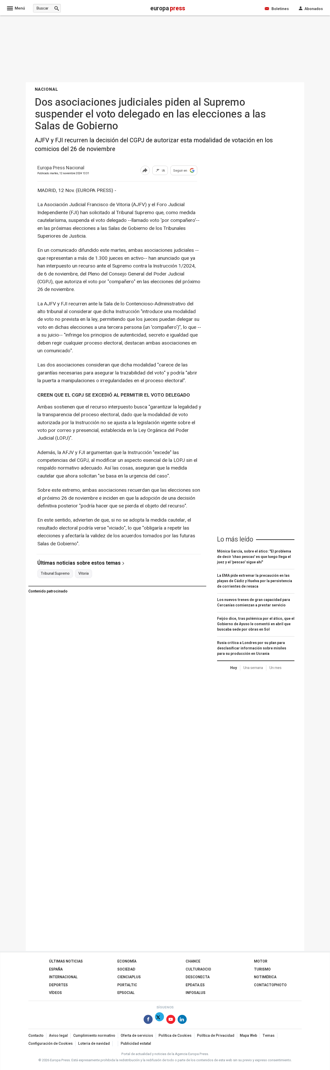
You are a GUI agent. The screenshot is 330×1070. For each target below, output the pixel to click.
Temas (268, 1035)
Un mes (275, 668)
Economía (126, 961)
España (56, 969)
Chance (193, 961)
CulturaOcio (198, 969)
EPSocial (126, 993)
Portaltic (127, 985)
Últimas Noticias (66, 961)
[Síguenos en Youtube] (171, 1020)
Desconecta (198, 977)
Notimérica (265, 977)
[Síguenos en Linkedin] (182, 1020)
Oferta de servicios (137, 1035)
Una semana (253, 668)
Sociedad (126, 969)
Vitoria (83, 573)
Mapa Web (248, 1035)
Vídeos (55, 993)
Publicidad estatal (136, 1043)
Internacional (63, 977)
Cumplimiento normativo (94, 1035)
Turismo (262, 969)
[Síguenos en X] (159, 1020)
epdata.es (195, 985)
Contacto (36, 1035)
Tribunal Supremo (55, 573)
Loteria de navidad (94, 1043)
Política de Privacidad (215, 1035)
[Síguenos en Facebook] (148, 1020)
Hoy (233, 668)
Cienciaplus (129, 977)
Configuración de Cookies (50, 1043)
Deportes (58, 985)
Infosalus (195, 993)
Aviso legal (58, 1035)
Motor (260, 961)
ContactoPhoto (270, 985)
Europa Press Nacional (60, 168)
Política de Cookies (175, 1035)
